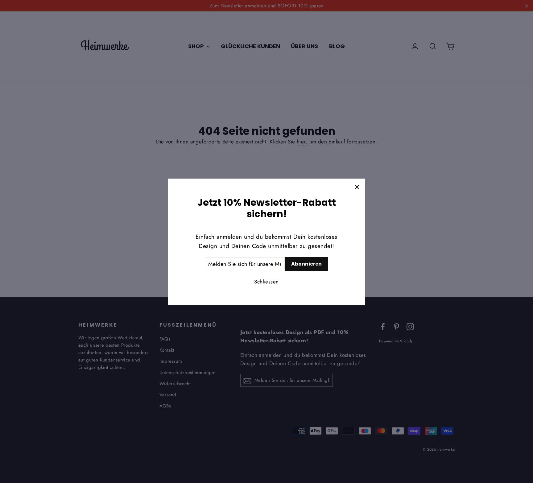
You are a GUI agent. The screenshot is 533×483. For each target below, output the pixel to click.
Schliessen (266, 281)
